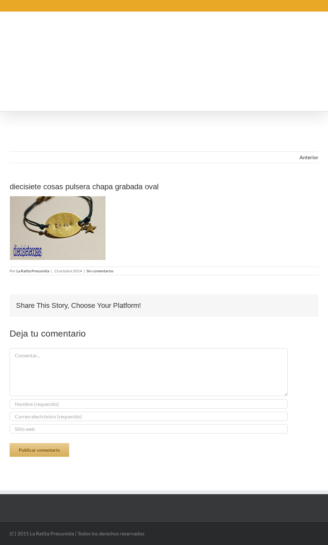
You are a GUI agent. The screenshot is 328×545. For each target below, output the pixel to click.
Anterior (308, 157)
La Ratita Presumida (32, 271)
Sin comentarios (99, 271)
